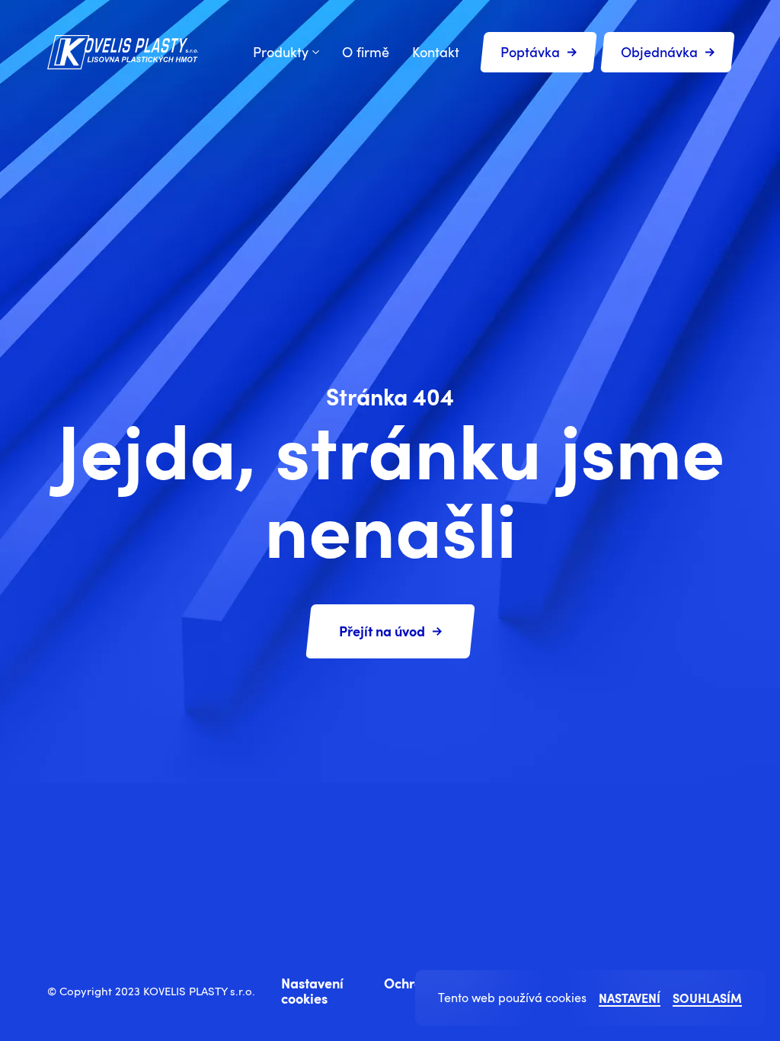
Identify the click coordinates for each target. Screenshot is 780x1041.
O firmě (365, 52)
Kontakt (435, 52)
